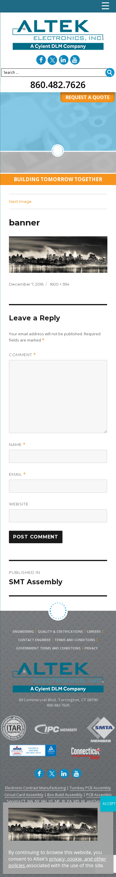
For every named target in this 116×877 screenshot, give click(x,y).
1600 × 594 (59, 284)
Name (17, 444)
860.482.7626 (58, 85)
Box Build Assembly (64, 794)
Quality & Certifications (60, 631)
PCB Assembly (99, 794)
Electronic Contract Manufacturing (35, 787)
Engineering (23, 631)
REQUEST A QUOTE (87, 97)
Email (17, 474)
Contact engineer (34, 640)
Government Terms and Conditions (48, 648)
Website (19, 504)
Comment (22, 354)
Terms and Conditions (74, 640)
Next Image (20, 201)
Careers (94, 631)
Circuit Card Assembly (23, 794)
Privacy (91, 648)
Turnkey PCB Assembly (90, 787)
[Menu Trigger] (105, 6)
